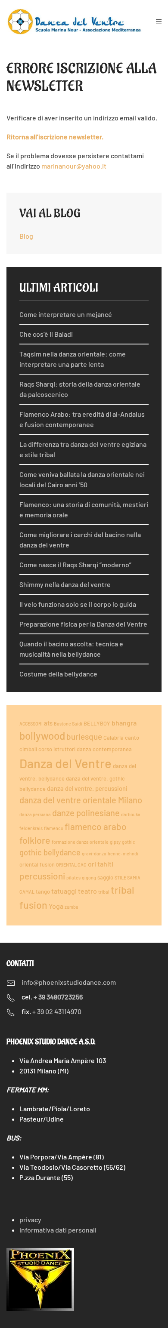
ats (48, 723)
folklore (34, 839)
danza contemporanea (104, 749)
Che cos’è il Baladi (46, 334)
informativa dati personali (57, 1230)
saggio (105, 877)
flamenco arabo (96, 826)
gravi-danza (94, 853)
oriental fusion (37, 864)
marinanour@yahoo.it (73, 166)
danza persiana (35, 814)
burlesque (84, 736)
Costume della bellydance (58, 674)
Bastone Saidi (68, 723)
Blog (26, 236)
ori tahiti (100, 864)
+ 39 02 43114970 (56, 1011)
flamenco (53, 828)
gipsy (115, 842)
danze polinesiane (86, 813)
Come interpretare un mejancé (65, 314)
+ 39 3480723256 (58, 997)
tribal (103, 892)
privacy (30, 1219)
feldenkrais (31, 828)
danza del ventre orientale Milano (80, 800)
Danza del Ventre (65, 763)
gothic (128, 842)
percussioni (42, 875)
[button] (159, 21)
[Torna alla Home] (81, 21)
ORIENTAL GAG (71, 864)
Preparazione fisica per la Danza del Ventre (83, 624)
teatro (87, 891)
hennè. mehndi (123, 853)
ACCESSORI (31, 723)
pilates (73, 877)
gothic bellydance (50, 852)
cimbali (28, 749)
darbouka (130, 814)
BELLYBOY (97, 723)
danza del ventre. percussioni (87, 788)
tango (43, 891)
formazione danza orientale (80, 842)
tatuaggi (64, 891)
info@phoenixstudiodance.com (69, 982)
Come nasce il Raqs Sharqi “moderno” (75, 564)
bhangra (124, 723)
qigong (89, 877)
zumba (71, 907)
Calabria (113, 737)
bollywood (42, 735)
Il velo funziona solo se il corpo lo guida (77, 604)
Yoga (56, 906)
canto (132, 737)
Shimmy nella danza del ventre (65, 584)
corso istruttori (56, 749)
